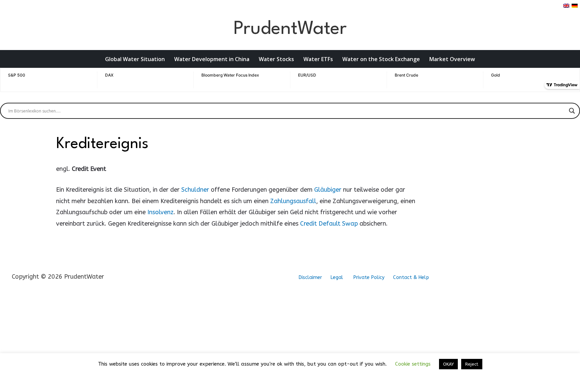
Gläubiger (327, 189)
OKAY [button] (448, 364)
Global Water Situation (135, 59)
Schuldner (195, 189)
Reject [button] (471, 364)
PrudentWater (290, 29)
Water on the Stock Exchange (381, 59)
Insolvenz (160, 212)
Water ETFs (318, 59)
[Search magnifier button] (572, 110)
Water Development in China (211, 59)
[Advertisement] (470, 177)
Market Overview (452, 59)
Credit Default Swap (329, 223)
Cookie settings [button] (413, 364)
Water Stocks (276, 59)
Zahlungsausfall (293, 201)
